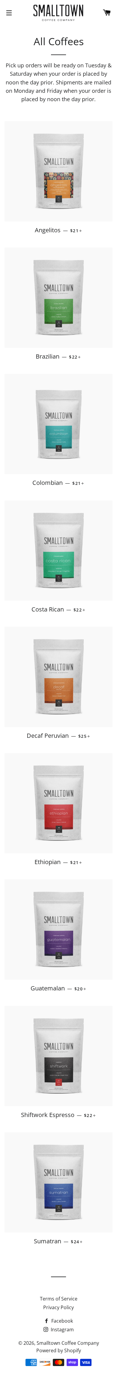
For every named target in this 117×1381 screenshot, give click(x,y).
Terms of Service (58, 1298)
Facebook (61, 1321)
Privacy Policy (58, 1307)
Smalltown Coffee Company (68, 1343)
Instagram (62, 1329)
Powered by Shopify (58, 1350)
